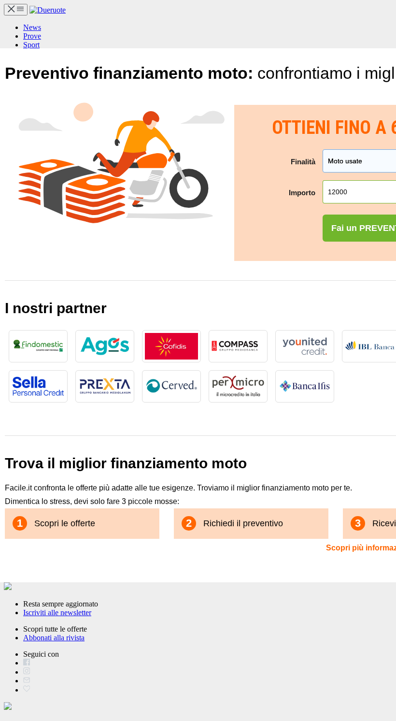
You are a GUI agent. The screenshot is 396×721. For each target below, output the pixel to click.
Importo (302, 192)
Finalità (303, 162)
